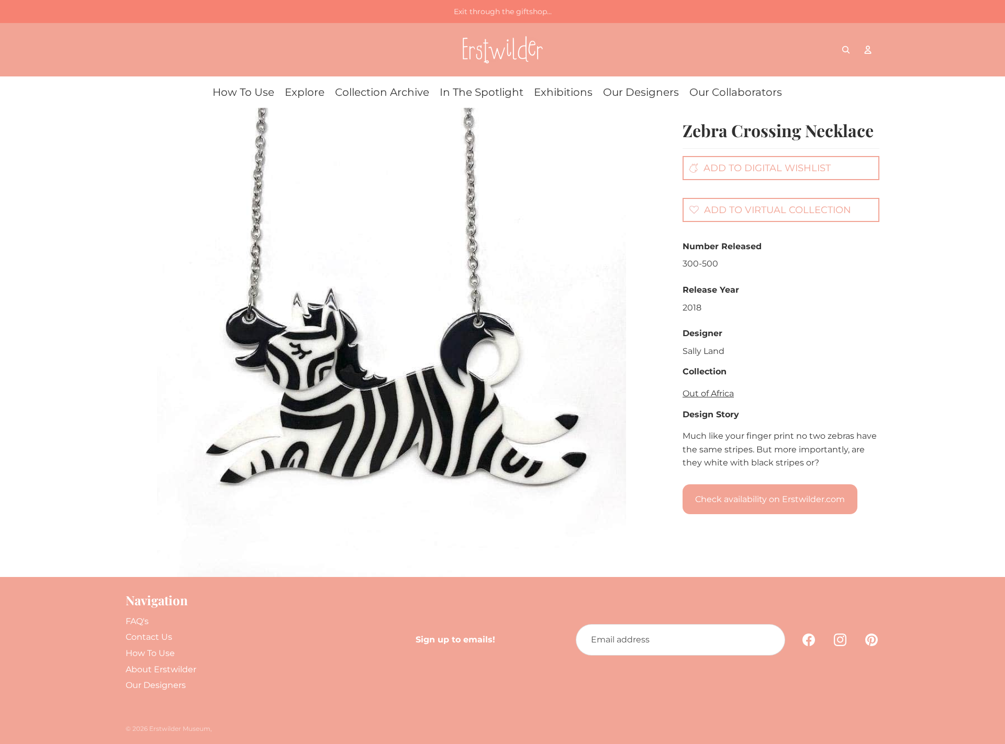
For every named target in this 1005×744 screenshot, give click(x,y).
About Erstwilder (161, 669)
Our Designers (156, 685)
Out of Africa (708, 393)
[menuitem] (243, 92)
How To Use (150, 653)
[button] (767, 209)
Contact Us (149, 637)
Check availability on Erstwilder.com (770, 499)
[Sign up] (769, 640)
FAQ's (137, 621)
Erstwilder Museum (179, 728)
